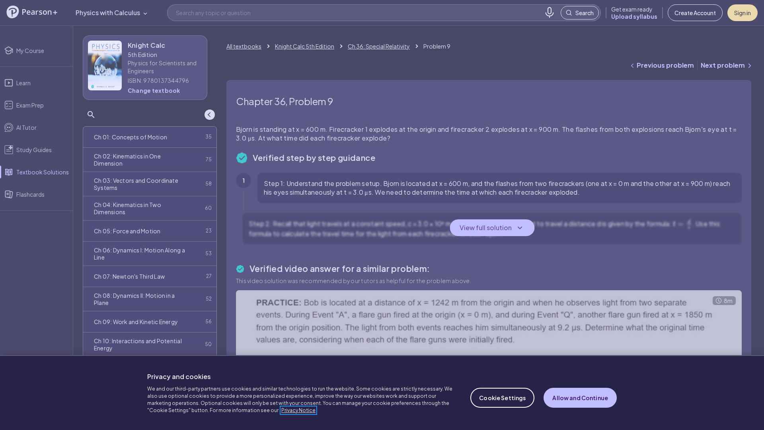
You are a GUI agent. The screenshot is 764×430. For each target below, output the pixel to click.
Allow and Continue (580, 397)
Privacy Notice (298, 410)
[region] (382, 392)
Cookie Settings (502, 397)
